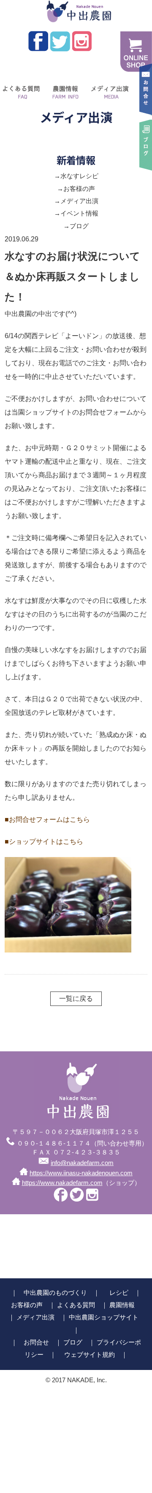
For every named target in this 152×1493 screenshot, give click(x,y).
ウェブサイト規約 (89, 1354)
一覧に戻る (76, 998)
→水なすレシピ (76, 176)
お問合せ (36, 1342)
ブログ (72, 1342)
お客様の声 (27, 1305)
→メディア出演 (76, 201)
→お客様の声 (76, 188)
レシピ (118, 1292)
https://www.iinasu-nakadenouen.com (81, 1173)
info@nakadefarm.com (82, 1163)
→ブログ (76, 226)
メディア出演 (108, 89)
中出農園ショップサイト (103, 1317)
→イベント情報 (76, 213)
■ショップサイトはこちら (44, 841)
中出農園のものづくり (55, 1292)
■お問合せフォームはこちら (47, 819)
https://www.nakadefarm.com (62, 1182)
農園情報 (63, 89)
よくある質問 (76, 1305)
